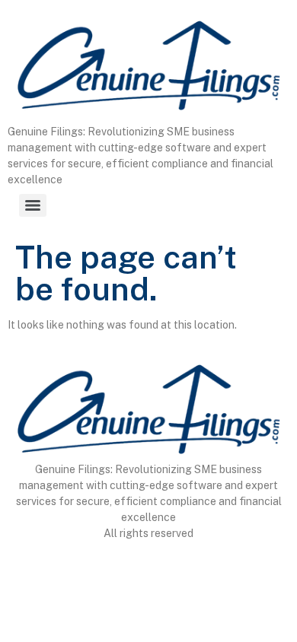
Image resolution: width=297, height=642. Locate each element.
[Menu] (32, 205)
